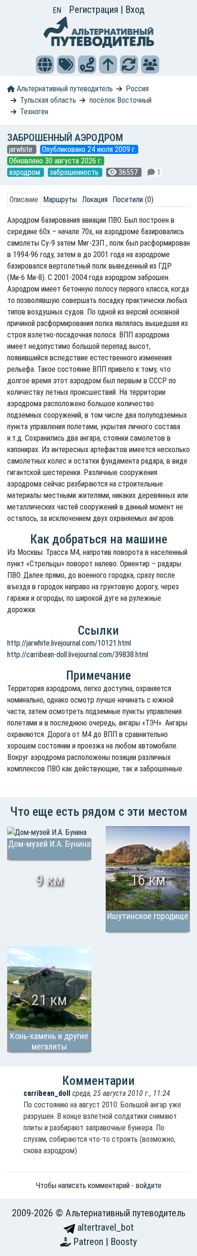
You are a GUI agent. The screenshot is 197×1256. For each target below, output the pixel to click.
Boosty (123, 1241)
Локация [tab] (95, 199)
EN (57, 10)
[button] (45, 64)
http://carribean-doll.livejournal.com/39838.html (77, 654)
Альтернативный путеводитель (64, 88)
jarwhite (21, 149)
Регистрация (94, 9)
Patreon (89, 1241)
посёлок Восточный (120, 100)
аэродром (25, 172)
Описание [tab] (24, 199)
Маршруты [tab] (60, 199)
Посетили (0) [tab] (132, 199)
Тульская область (48, 100)
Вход (134, 9)
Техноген (34, 111)
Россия (137, 88)
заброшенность (75, 172)
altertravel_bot (104, 1227)
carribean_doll (46, 1093)
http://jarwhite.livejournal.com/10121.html (69, 643)
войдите (149, 1185)
